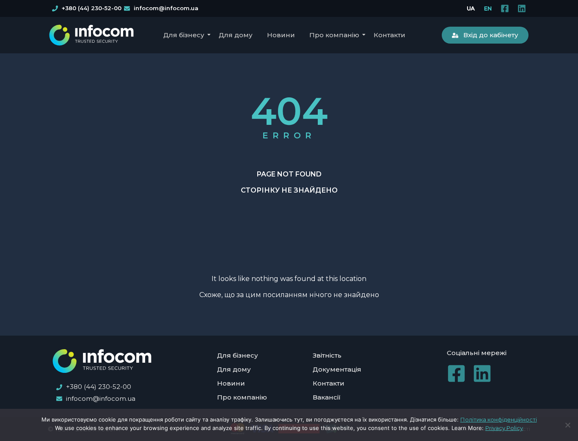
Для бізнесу (183, 35)
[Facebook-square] (504, 8)
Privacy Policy (504, 427)
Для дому (236, 35)
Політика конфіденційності (498, 419)
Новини (281, 35)
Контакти (389, 35)
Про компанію (334, 35)
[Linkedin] (521, 8)
